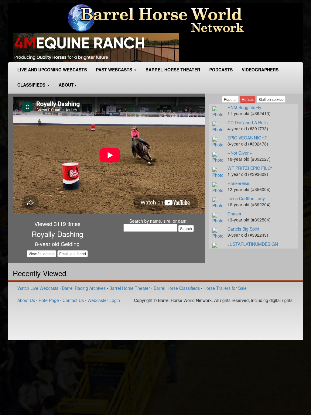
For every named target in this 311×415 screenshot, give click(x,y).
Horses (248, 99)
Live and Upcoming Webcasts (52, 70)
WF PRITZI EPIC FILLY (249, 168)
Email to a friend (72, 253)
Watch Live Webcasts (37, 288)
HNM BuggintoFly (244, 107)
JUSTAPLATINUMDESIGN (252, 244)
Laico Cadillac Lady (246, 198)
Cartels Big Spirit (243, 229)
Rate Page (49, 300)
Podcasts (221, 70)
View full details (41, 253)
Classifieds (31, 85)
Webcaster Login (103, 300)
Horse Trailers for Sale (225, 288)
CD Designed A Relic (247, 122)
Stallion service (271, 99)
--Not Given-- (240, 153)
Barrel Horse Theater (172, 70)
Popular (230, 99)
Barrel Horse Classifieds (177, 288)
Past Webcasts (114, 70)
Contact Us (73, 300)
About (66, 85)
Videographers (260, 70)
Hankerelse (238, 183)
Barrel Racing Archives (84, 288)
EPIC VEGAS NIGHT (247, 138)
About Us (26, 300)
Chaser (234, 214)
